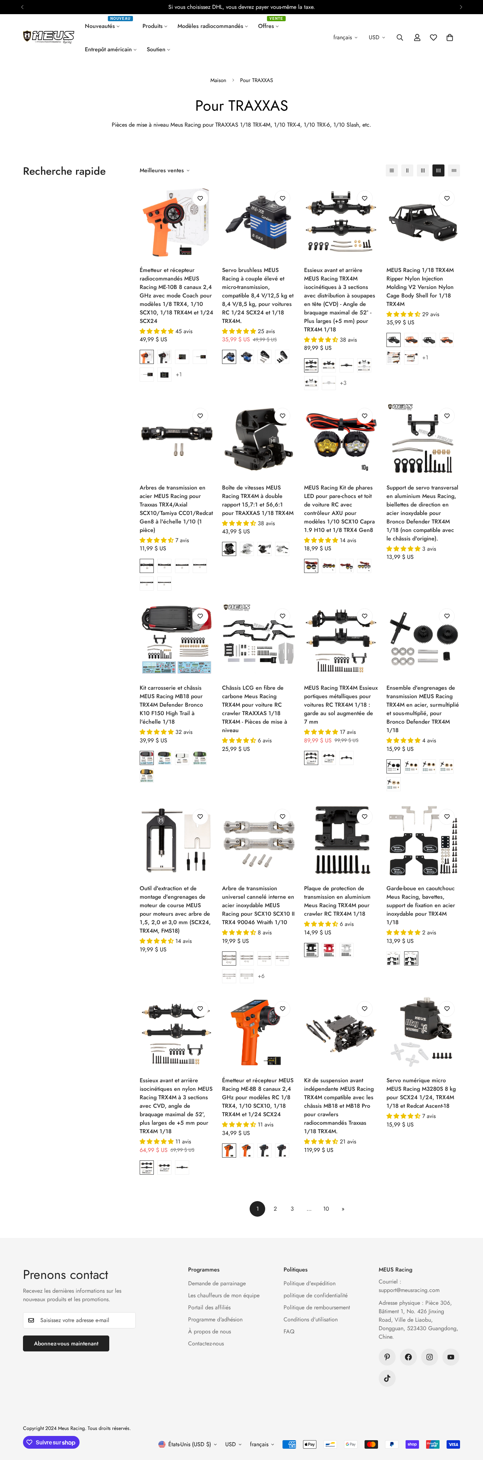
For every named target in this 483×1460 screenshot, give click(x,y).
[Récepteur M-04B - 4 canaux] (182, 357)
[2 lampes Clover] (346, 566)
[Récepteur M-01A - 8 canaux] (164, 374)
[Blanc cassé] (182, 758)
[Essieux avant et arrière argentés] (364, 365)
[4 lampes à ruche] (329, 566)
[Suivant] (461, 7)
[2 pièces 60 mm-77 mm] (229, 958)
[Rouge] (147, 758)
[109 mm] (147, 584)
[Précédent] (22, 7)
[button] (450, 37)
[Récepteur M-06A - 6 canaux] (200, 357)
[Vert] (164, 758)
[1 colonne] (392, 170)
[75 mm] (164, 566)
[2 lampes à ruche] (311, 566)
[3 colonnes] (423, 170)
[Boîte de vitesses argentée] (247, 549)
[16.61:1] (393, 766)
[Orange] (147, 776)
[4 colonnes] (438, 170)
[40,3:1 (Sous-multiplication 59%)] (393, 784)
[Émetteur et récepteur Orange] (147, 357)
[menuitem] (109, 25)
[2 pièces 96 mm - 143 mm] (282, 958)
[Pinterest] (387, 1357)
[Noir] (311, 950)
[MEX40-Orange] (411, 340)
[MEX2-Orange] (447, 340)
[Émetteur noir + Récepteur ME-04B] (282, 1150)
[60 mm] (147, 566)
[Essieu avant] (329, 758)
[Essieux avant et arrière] (311, 758)
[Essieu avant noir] (329, 365)
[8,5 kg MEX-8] (229, 357)
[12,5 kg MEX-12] (247, 357)
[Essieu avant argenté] (311, 383)
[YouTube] (450, 1357)
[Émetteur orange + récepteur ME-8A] (229, 1150)
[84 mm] (182, 566)
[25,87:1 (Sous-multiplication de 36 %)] (447, 766)
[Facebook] (408, 1357)
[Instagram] (429, 1357)
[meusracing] (48, 37)
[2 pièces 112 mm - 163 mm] (229, 976)
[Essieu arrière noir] (346, 365)
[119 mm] (164, 584)
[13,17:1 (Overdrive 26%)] (429, 766)
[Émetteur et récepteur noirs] (164, 357)
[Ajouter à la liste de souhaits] (200, 198)
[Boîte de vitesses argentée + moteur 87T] (282, 549)
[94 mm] (200, 566)
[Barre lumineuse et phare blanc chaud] (411, 357)
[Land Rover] (393, 958)
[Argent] (346, 950)
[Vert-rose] (200, 758)
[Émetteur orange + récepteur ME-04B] (247, 1150)
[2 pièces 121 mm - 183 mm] (247, 976)
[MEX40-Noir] (393, 340)
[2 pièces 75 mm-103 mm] (247, 958)
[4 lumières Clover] (364, 566)
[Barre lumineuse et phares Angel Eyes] (393, 357)
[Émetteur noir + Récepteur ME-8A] (264, 1150)
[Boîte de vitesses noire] (229, 549)
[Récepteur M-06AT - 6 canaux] (147, 374)
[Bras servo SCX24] (264, 357)
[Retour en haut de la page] (469, 1421)
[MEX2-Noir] (429, 340)
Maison (218, 80)
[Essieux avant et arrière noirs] (311, 365)
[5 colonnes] (454, 170)
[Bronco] (411, 958)
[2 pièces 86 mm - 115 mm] (264, 958)
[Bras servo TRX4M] (282, 357)
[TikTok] (387, 1378)
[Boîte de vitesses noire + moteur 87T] (264, 549)
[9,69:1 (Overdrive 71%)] (411, 766)
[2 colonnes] (407, 170)
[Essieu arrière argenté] (329, 383)
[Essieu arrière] (346, 758)
